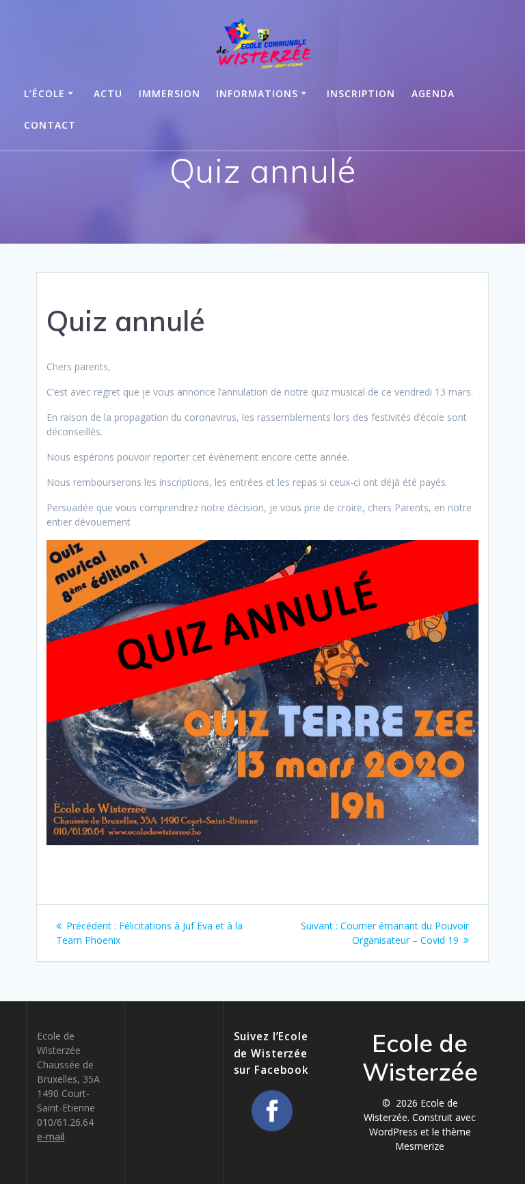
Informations (257, 93)
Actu (108, 93)
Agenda (433, 93)
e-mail (50, 1136)
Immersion (169, 93)
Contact (50, 124)
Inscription (361, 93)
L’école (44, 93)
